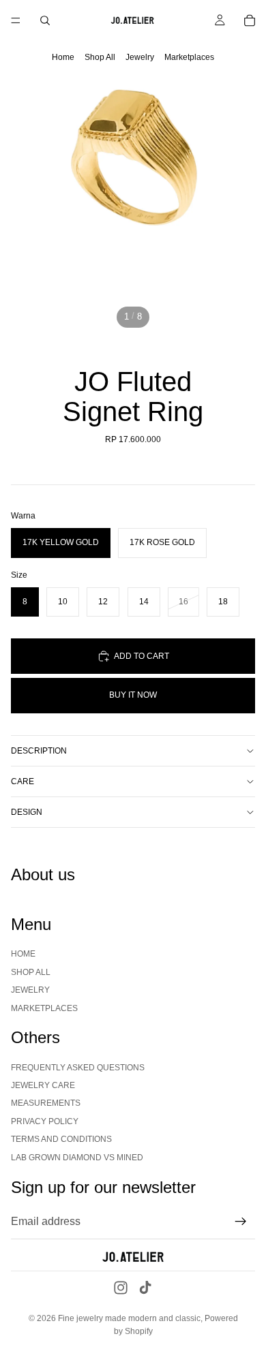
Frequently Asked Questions (78, 1067)
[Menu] (15, 20)
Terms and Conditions (61, 1139)
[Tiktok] (145, 1288)
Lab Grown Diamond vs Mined (77, 1157)
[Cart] (250, 20)
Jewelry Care (43, 1085)
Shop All (100, 57)
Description (39, 751)
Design (26, 812)
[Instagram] (121, 1288)
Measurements (45, 1103)
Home (63, 57)
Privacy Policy (44, 1121)
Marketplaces (189, 57)
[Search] (45, 20)
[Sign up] (240, 1221)
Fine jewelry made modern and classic (129, 1318)
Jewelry (139, 57)
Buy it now (133, 695)
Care (22, 781)
